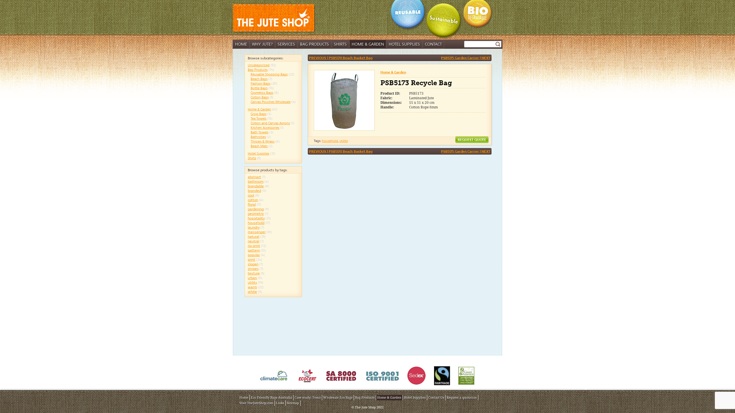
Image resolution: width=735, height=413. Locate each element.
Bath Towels (259, 132)
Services (286, 44)
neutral (253, 241)
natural (253, 236)
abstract (254, 177)
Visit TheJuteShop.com (256, 403)
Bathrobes (258, 137)
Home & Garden (368, 44)
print (251, 259)
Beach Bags (259, 79)
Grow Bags (258, 114)
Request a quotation (462, 398)
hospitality (256, 218)
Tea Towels (258, 118)
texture (254, 273)
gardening (256, 209)
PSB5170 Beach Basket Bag (341, 58)
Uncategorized (259, 65)
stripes (253, 268)
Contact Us (436, 398)
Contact (433, 44)
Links (280, 403)
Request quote (472, 139)
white (252, 291)
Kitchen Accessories (265, 128)
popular (254, 255)
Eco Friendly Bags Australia (271, 398)
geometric (256, 213)
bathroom (256, 181)
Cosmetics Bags (262, 93)
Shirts (340, 44)
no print (254, 245)
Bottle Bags (259, 88)
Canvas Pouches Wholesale (271, 102)
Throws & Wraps (262, 141)
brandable (256, 186)
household (256, 223)
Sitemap (293, 403)
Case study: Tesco (308, 398)
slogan (253, 264)
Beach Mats (259, 146)
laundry (254, 227)
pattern (254, 250)
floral (252, 204)
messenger (257, 232)
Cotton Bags (260, 97)
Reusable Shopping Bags (269, 74)
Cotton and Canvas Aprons (270, 123)
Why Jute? (262, 44)
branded (254, 190)
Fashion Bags (260, 83)
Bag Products (314, 44)
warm (252, 287)
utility (252, 282)
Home (241, 44)
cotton (253, 200)
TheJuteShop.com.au (274, 18)
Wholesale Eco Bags (338, 398)
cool (251, 195)
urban (252, 278)
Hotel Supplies (404, 44)
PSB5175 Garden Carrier (465, 58)
